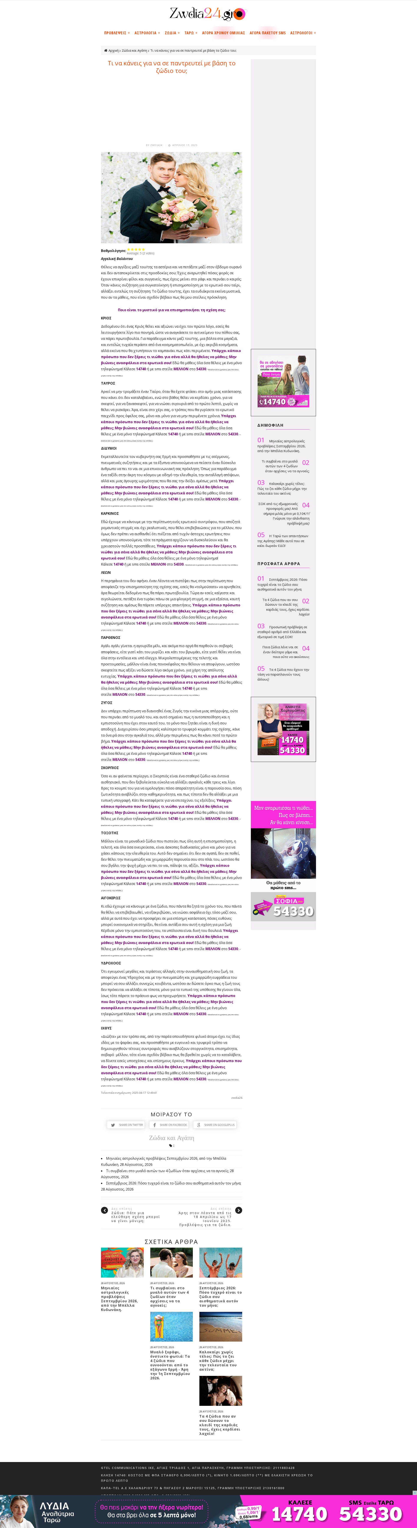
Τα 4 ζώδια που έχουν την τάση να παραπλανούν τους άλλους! (283, 673)
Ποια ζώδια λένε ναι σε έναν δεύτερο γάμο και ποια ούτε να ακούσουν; (285, 652)
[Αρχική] (208, 12)
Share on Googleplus (219, 1125)
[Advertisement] (171, 107)
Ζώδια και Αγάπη (134, 50)
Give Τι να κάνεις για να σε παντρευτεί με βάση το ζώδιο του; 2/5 (132, 249)
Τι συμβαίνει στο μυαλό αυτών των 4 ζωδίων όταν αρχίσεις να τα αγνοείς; (167, 1170)
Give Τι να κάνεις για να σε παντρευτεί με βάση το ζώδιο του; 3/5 (136, 249)
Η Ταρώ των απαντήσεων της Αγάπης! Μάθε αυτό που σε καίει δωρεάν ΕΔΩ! (282, 539)
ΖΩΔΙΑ (170, 32)
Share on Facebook (173, 1125)
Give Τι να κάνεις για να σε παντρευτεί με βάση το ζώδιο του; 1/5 (129, 249)
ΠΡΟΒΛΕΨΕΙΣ (115, 32)
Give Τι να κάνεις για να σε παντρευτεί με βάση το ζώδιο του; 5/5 (143, 249)
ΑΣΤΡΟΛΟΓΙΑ (146, 32)
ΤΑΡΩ (189, 32)
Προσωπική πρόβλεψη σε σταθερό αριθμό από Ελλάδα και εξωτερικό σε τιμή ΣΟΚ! (282, 630)
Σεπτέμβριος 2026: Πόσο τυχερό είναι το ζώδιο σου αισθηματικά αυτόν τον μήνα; (173, 1183)
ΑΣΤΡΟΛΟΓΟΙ (301, 32)
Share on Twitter (131, 1125)
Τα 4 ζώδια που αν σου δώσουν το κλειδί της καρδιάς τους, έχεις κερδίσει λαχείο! (219, 1425)
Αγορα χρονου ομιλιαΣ (223, 32)
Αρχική (114, 50)
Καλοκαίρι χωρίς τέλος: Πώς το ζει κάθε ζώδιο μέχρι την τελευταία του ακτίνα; (218, 1361)
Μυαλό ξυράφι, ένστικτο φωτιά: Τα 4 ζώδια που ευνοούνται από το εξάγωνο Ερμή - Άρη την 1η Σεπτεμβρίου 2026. (170, 1365)
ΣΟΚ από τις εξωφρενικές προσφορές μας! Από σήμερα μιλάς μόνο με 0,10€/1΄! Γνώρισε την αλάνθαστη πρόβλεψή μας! (283, 513)
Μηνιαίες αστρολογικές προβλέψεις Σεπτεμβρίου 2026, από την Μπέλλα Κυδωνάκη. (119, 1299)
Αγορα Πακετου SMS (268, 32)
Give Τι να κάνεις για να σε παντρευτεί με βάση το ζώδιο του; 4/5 (140, 249)
